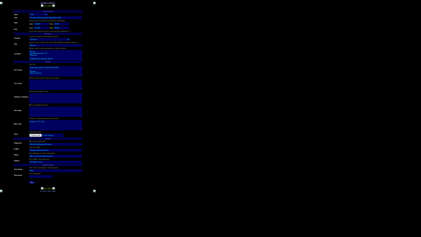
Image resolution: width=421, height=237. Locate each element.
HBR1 (44, 191)
